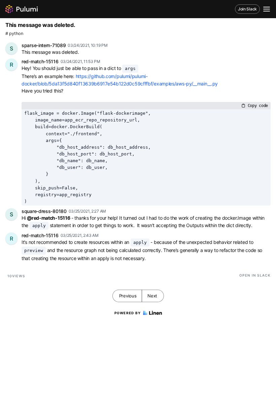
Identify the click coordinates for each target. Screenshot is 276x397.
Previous (128, 295)
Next (152, 295)
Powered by (127, 313)
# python (14, 33)
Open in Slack (255, 275)
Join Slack (247, 8)
